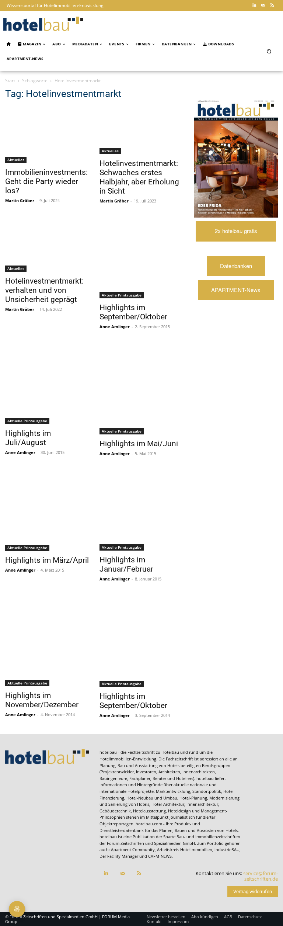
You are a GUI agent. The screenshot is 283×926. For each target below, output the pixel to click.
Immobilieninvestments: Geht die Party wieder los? (46, 181)
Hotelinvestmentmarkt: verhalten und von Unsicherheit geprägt (44, 290)
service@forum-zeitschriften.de (260, 876)
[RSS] (272, 5)
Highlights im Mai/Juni (138, 443)
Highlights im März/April (47, 560)
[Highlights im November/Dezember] (47, 642)
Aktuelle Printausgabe (122, 295)
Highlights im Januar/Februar (126, 564)
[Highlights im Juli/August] (47, 385)
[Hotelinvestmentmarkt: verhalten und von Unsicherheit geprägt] (47, 246)
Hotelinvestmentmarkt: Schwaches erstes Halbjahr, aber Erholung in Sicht (139, 177)
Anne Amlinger (114, 326)
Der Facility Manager (118, 856)
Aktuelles (15, 159)
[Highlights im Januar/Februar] (141, 511)
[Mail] (263, 5)
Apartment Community (133, 849)
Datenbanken (236, 266)
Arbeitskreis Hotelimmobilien (184, 849)
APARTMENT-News (236, 290)
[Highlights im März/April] (47, 511)
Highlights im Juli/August (28, 438)
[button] (269, 51)
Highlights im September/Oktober (133, 312)
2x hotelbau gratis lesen (236, 234)
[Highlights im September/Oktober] (141, 259)
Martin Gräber (19, 200)
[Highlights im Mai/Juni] (141, 390)
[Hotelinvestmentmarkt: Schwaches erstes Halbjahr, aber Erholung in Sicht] (141, 130)
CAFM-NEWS (160, 856)
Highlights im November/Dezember (41, 700)
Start (10, 80)
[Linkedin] (254, 5)
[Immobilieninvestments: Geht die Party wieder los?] (47, 135)
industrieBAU (227, 849)
